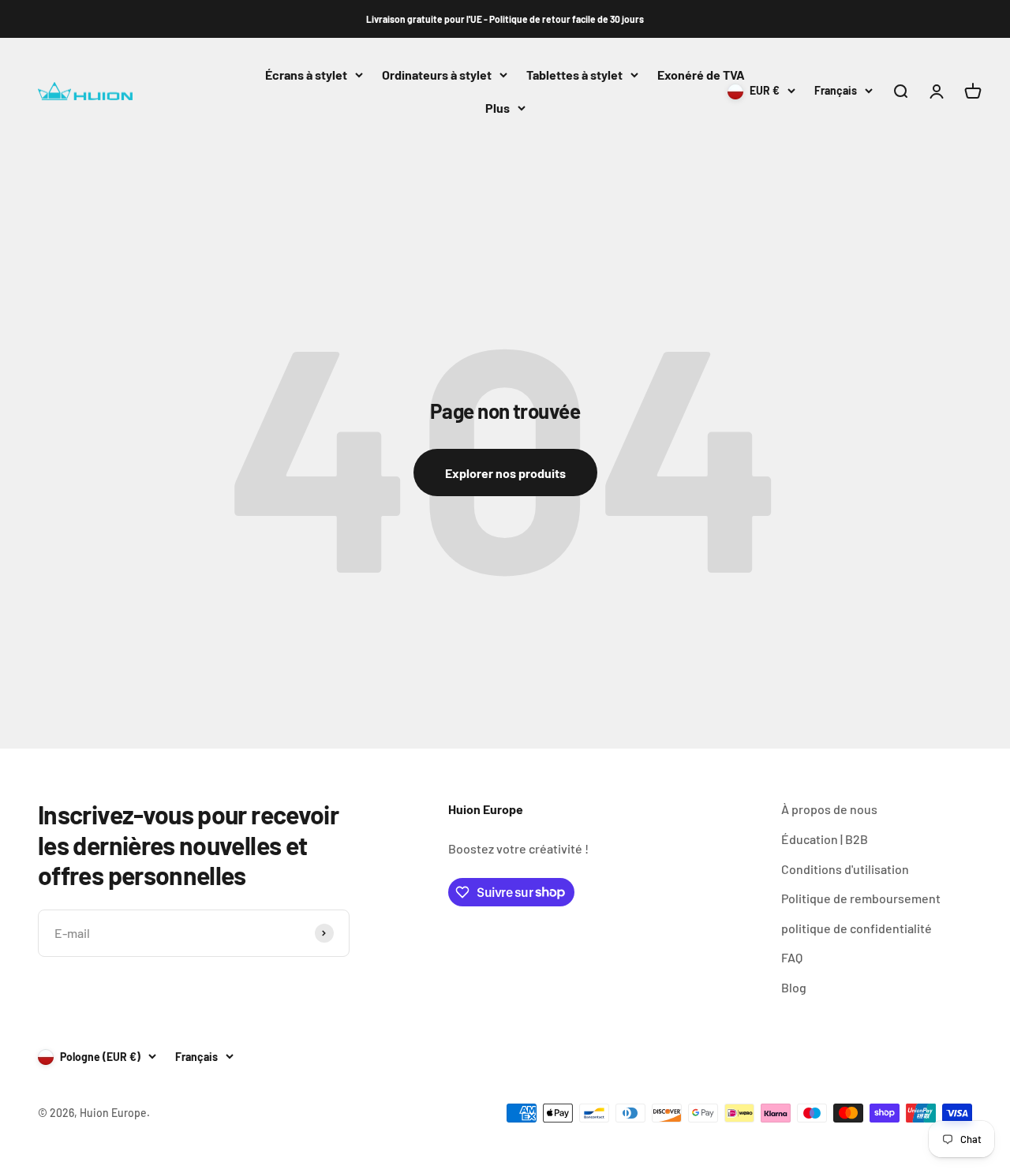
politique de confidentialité (856, 928)
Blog (793, 987)
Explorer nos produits (505, 472)
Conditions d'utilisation (845, 868)
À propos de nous (829, 808)
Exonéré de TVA (701, 74)
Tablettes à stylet (574, 74)
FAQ (791, 957)
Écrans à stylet (306, 74)
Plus (497, 107)
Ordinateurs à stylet (437, 74)
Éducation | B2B (824, 838)
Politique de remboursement (861, 898)
